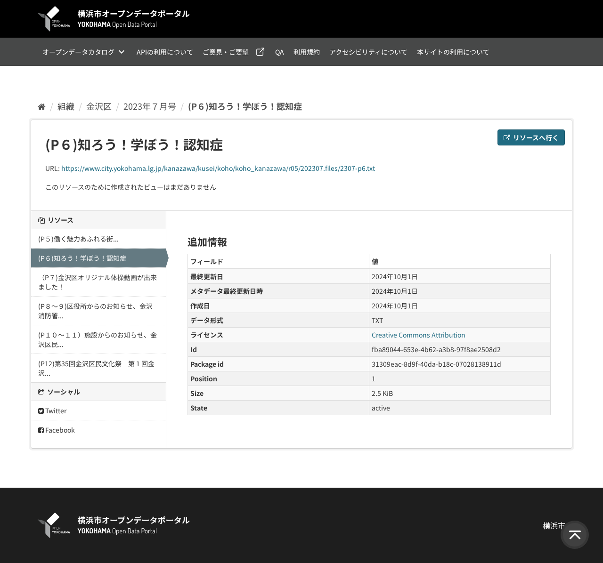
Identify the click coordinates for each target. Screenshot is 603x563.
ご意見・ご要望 (226, 51)
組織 (65, 106)
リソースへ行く (535, 137)
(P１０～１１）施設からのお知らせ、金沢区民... (97, 339)
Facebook (59, 429)
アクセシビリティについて (368, 51)
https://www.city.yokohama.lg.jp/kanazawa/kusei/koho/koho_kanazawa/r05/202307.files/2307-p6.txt (218, 168)
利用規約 (306, 51)
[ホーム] (42, 106)
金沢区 (99, 106)
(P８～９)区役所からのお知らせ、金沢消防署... (95, 310)
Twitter (55, 410)
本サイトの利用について (453, 51)
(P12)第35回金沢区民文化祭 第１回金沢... (96, 368)
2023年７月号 (149, 106)
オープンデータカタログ (78, 51)
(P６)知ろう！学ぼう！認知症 (245, 106)
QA (279, 51)
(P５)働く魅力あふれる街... (78, 238)
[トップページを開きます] (114, 19)
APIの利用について (165, 51)
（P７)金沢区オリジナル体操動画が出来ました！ (97, 282)
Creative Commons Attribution (418, 334)
